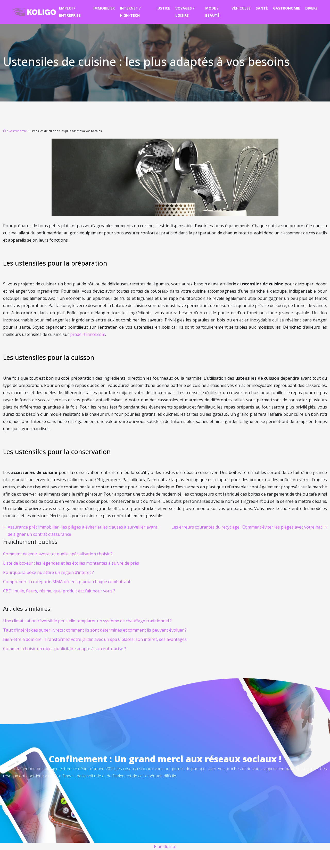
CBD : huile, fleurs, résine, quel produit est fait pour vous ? (59, 591)
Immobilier (104, 8)
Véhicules (241, 8)
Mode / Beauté (212, 12)
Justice (163, 8)
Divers (311, 8)
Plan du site (165, 846)
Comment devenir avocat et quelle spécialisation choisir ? (58, 554)
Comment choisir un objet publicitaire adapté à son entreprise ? (64, 648)
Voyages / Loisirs (184, 12)
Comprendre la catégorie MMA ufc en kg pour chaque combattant (66, 581)
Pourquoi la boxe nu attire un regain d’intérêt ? (48, 572)
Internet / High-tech (130, 12)
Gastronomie (286, 8)
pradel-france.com (87, 334)
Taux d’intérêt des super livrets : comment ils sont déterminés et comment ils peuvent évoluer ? (95, 630)
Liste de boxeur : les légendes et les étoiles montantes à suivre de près (71, 563)
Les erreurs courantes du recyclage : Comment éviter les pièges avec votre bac (246, 527)
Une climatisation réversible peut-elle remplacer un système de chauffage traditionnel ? (87, 621)
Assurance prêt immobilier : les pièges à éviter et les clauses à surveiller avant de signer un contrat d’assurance (82, 530)
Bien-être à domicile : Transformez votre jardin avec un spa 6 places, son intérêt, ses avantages (95, 639)
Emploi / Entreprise (70, 12)
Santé (262, 8)
